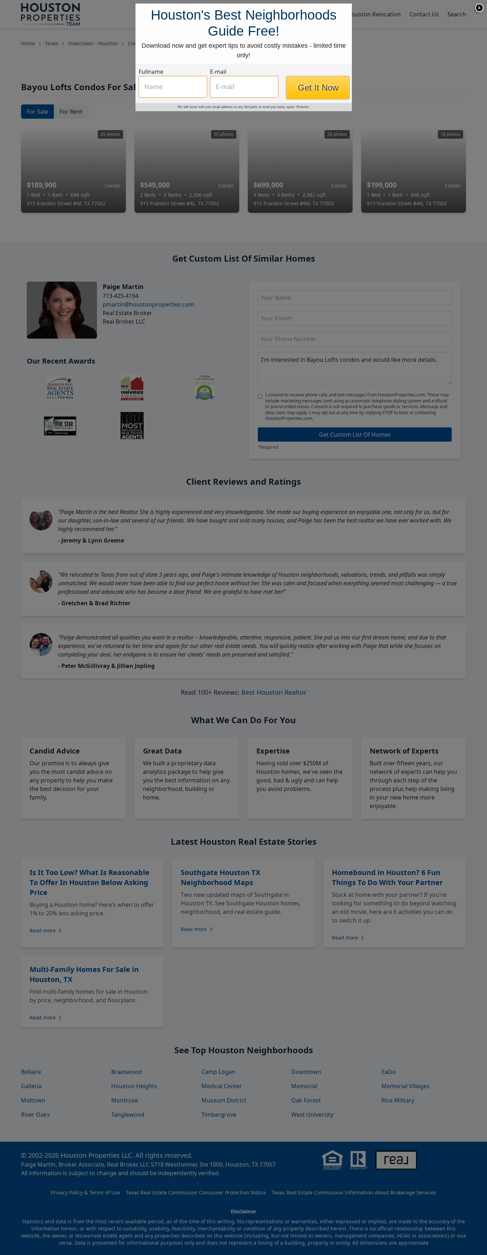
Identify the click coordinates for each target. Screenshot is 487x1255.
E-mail (218, 212)
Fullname (151, 212)
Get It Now (318, 227)
